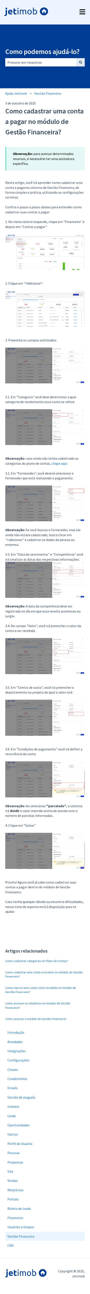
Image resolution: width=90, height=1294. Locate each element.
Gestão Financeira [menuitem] (20, 1236)
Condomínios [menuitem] (17, 1079)
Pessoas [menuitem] (13, 1153)
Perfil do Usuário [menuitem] (19, 1143)
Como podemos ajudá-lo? (42, 51)
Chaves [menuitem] (12, 1069)
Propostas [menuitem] (15, 1162)
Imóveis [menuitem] (13, 1106)
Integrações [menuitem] (16, 1051)
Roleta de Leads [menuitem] (19, 1208)
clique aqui (59, 463)
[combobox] (40, 62)
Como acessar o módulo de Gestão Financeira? (36, 1019)
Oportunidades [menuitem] (18, 1125)
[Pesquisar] (80, 62)
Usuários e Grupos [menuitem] (20, 1227)
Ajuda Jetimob (16, 93)
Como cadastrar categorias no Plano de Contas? (36, 961)
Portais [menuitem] (13, 1199)
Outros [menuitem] (12, 1134)
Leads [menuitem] (11, 1116)
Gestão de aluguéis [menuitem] (21, 1097)
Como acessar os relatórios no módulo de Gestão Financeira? (37, 1005)
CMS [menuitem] (10, 1245)
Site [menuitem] (10, 1171)
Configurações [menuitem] (18, 1060)
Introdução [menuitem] (15, 1032)
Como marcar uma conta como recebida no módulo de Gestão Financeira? (40, 990)
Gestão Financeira (47, 93)
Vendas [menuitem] (12, 1180)
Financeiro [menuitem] (15, 1218)
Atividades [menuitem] (15, 1042)
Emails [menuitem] (12, 1088)
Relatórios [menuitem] (15, 1190)
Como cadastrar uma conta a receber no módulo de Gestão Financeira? (44, 974)
